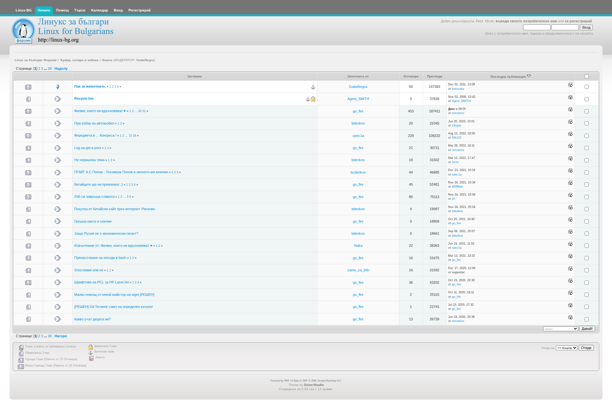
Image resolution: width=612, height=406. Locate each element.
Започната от (358, 76)
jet (453, 198)
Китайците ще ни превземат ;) (98, 184)
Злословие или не (88, 270)
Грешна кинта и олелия (93, 221)
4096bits (457, 186)
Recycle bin (84, 98)
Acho (455, 162)
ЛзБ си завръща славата (94, 196)
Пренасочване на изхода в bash (100, 258)
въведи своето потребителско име (526, 21)
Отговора (411, 76)
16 (134, 135)
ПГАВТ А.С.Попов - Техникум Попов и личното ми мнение (121, 172)
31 (144, 111)
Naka (358, 245)
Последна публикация (509, 76)
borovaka (458, 88)
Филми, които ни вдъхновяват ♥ (100, 111)
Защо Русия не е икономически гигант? (106, 233)
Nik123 (456, 137)
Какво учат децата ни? (92, 319)
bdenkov (358, 123)
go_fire (358, 111)
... (46, 68)
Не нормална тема (89, 160)
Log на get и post (87, 148)
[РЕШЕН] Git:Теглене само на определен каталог (113, 307)
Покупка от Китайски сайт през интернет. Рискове (114, 209)
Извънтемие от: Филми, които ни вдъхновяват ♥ (113, 245)
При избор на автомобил (94, 123)
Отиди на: (548, 348)
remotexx (458, 113)
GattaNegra (145, 60)
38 (50, 68)
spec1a (358, 136)
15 (130, 135)
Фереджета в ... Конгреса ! (95, 135)
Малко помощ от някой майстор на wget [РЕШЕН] (114, 294)
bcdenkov (358, 172)
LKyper (456, 125)
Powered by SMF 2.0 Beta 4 (286, 380)
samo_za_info (358, 270)
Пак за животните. (90, 86)
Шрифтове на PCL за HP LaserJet (101, 282)
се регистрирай (578, 21)
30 (140, 111)
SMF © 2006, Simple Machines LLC (321, 380)
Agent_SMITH (358, 99)
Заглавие (194, 76)
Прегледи (434, 76)
